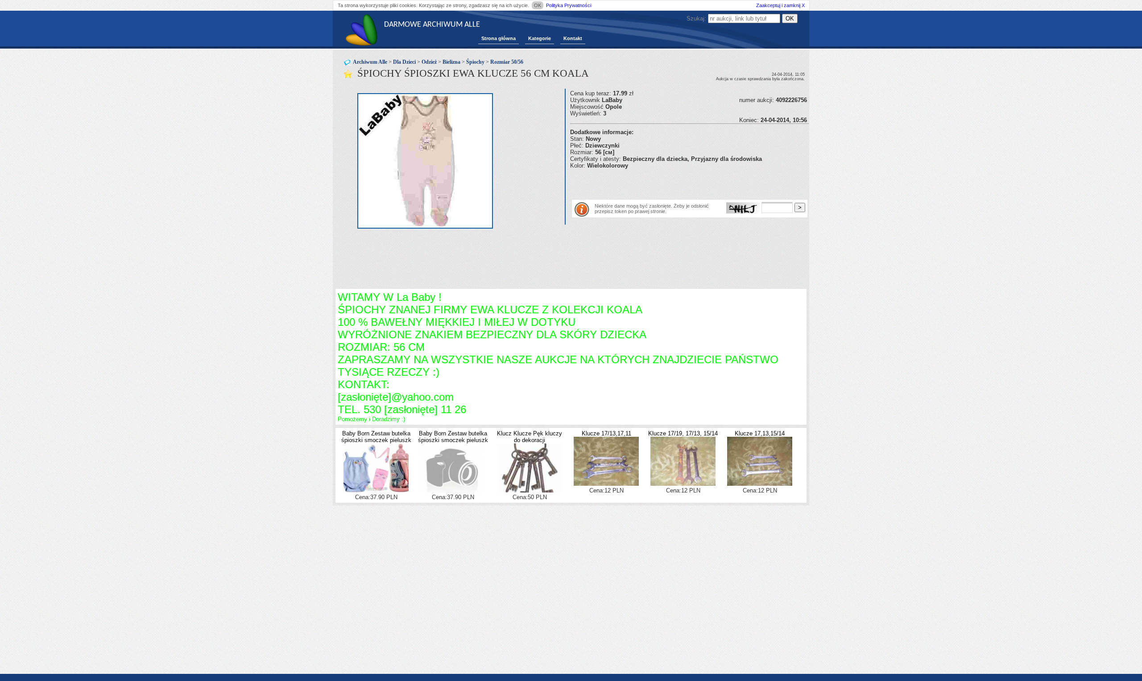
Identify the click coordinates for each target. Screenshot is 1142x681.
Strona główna (498, 38)
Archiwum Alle (370, 62)
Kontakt (572, 38)
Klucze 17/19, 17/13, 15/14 (683, 433)
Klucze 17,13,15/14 (760, 433)
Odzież (429, 62)
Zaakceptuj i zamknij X (780, 5)
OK (537, 5)
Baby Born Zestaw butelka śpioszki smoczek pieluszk (376, 436)
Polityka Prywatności (568, 5)
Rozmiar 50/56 (506, 62)
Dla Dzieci (404, 62)
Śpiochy (475, 62)
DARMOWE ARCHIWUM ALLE (432, 25)
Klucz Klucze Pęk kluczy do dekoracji (529, 436)
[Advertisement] (674, 182)
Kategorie (539, 38)
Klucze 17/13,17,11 (606, 433)
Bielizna (451, 62)
